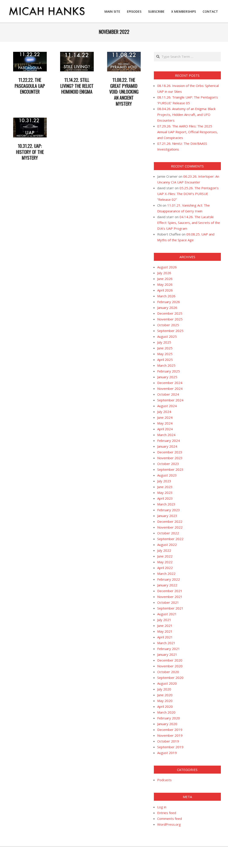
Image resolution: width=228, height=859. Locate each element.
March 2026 (166, 296)
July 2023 (164, 481)
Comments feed (169, 818)
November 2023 (170, 458)
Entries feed (166, 813)
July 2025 (164, 342)
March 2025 (166, 365)
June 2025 (165, 348)
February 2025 (168, 371)
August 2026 (167, 267)
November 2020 (170, 666)
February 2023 (168, 510)
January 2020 (167, 724)
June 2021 (165, 625)
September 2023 (170, 469)
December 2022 (169, 521)
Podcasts (164, 780)
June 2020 (165, 695)
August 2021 (167, 614)
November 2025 (170, 319)
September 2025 (170, 330)
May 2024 (165, 423)
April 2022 (165, 567)
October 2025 (168, 325)
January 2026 (167, 307)
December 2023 (169, 452)
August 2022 (167, 544)
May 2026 (165, 284)
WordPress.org (169, 824)
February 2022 (168, 579)
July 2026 (164, 273)
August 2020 (167, 683)
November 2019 (170, 735)
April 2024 (165, 429)
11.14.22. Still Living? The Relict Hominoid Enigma (77, 85)
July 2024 (164, 411)
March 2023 (166, 504)
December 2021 (169, 591)
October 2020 (168, 672)
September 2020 (170, 677)
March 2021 (166, 643)
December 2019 (169, 729)
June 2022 (165, 556)
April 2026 (165, 290)
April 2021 (165, 637)
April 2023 (165, 498)
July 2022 (164, 550)
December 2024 (169, 382)
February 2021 (168, 648)
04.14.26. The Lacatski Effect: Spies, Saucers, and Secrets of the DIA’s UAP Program (188, 223)
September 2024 (170, 400)
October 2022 (168, 533)
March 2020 (166, 712)
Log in (161, 807)
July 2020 (164, 689)
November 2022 (170, 527)
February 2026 (168, 302)
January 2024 (167, 446)
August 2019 (167, 752)
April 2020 (165, 706)
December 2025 (169, 313)
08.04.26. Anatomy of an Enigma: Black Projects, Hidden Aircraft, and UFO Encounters (186, 115)
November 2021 (170, 596)
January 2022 (167, 585)
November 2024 (170, 388)
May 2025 (165, 354)
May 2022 (165, 562)
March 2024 (166, 435)
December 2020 (169, 660)
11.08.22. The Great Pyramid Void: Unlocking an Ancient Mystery (123, 91)
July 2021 (164, 620)
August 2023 (167, 475)
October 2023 (168, 463)
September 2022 (170, 539)
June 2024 (165, 417)
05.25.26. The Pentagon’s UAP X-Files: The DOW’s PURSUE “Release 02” (188, 194)
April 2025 (165, 359)
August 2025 (167, 336)
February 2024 (168, 440)
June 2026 (165, 278)
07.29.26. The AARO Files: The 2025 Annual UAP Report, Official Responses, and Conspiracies (187, 132)
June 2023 (165, 487)
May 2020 (165, 700)
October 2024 (168, 394)
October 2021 (168, 602)
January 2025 (167, 377)
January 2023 (167, 515)
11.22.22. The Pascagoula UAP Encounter (30, 85)
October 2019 (168, 741)
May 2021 (165, 631)
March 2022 (166, 573)
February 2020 (168, 718)
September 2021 (170, 608)
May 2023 (165, 492)
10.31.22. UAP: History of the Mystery (30, 152)
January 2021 (167, 654)
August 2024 (167, 406)
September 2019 (170, 747)
